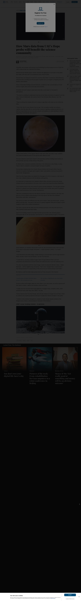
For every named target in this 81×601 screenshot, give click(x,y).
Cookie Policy (52, 598)
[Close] (79, 596)
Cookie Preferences (70, 598)
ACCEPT (70, 594)
